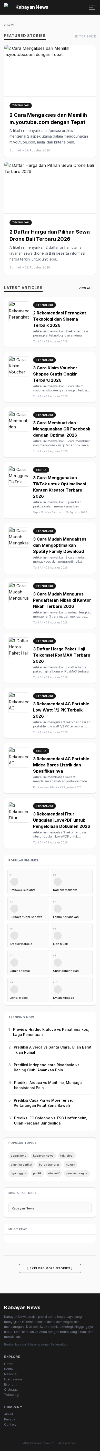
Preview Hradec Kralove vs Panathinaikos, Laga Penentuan (51, 1032)
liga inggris (18, 1173)
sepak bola (18, 1155)
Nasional (10, 1374)
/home (9, 25)
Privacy (9, 1419)
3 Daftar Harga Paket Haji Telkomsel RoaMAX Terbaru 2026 (61, 655)
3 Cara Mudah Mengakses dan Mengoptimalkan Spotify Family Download (59, 545)
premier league (76, 1173)
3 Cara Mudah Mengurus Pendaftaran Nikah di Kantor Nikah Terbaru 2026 (62, 600)
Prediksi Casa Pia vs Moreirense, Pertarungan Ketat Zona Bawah (43, 1103)
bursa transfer (49, 1164)
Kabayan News (23, 1208)
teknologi (66, 1155)
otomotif (54, 1173)
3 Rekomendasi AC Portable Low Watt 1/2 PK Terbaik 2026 (61, 710)
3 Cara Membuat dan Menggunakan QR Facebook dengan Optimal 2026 (61, 429)
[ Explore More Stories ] (50, 1268)
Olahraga (11, 1389)
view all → (87, 288)
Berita (8, 1369)
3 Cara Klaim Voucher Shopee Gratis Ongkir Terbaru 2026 (55, 374)
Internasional (13, 1379)
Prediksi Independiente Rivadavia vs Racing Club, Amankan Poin (46, 1067)
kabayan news (43, 1155)
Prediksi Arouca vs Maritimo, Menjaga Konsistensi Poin (48, 1085)
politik (37, 1173)
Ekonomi (10, 1384)
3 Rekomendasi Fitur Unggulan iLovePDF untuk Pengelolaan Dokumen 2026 (61, 820)
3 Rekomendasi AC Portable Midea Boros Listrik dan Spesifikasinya (61, 765)
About (8, 1414)
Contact (10, 1424)
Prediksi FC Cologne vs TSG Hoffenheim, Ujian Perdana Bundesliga (50, 1120)
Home (8, 1364)
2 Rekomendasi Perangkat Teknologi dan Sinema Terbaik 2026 (59, 319)
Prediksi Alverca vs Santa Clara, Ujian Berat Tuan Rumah (53, 1049)
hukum (70, 1164)
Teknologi (11, 1395)
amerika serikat (21, 1164)
